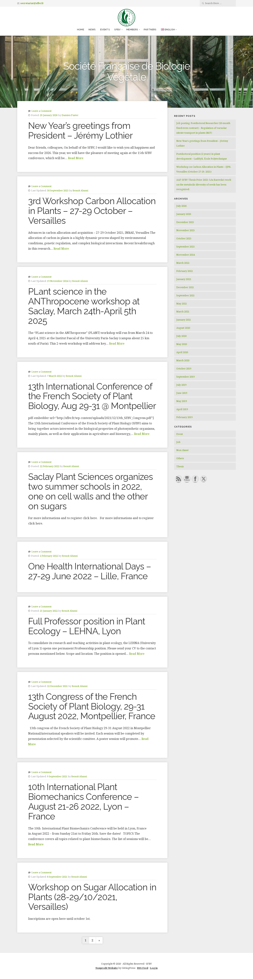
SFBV (117, 29)
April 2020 (182, 352)
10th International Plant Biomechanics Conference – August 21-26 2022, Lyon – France (83, 801)
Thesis (180, 466)
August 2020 (183, 327)
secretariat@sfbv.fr (32, 3)
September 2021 (185, 295)
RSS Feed (142, 968)
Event (179, 434)
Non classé (182, 450)
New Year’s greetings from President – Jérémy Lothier (80, 130)
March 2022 (182, 262)
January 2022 (183, 279)
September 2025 (185, 246)
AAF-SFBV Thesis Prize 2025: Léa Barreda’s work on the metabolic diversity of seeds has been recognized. (203, 184)
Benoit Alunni (80, 190)
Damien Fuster (70, 115)
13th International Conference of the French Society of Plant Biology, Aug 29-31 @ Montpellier (92, 396)
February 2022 (184, 271)
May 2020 (181, 344)
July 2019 (181, 384)
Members (132, 29)
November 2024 (185, 254)
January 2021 (183, 319)
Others (180, 458)
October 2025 (183, 238)
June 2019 (181, 393)
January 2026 (183, 214)
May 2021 (181, 303)
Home (80, 29)
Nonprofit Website (106, 968)
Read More (75, 158)
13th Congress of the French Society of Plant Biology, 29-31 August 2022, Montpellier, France (91, 706)
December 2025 (185, 222)
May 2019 (181, 401)
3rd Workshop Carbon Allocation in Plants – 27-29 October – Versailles (92, 211)
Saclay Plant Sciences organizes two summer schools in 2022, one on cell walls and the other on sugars (90, 491)
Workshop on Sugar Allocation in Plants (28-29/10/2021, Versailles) (92, 897)
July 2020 (181, 336)
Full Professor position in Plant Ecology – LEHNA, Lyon (86, 626)
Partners (150, 29)
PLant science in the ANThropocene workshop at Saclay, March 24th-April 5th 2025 (83, 306)
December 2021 (185, 287)
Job (178, 442)
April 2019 (182, 409)
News (92, 29)
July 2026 (181, 205)
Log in (154, 968)
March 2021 (182, 311)
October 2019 (183, 368)
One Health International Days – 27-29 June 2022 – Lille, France (89, 571)
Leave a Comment (41, 111)
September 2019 (185, 376)
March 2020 (182, 360)
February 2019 (184, 417)
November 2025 (185, 230)
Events (105, 29)
